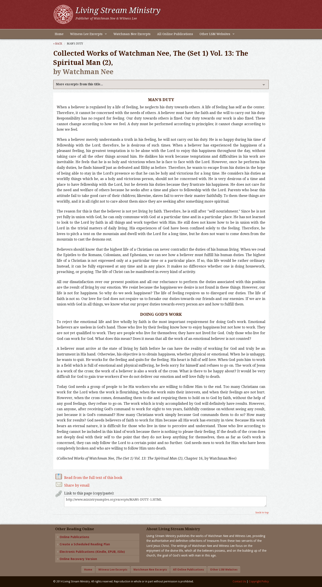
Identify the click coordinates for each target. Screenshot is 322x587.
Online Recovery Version (78, 559)
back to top (262, 512)
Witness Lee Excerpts (86, 34)
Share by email (76, 485)
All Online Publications (175, 34)
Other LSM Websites (215, 34)
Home (59, 34)
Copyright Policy (259, 581)
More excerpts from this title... (79, 84)
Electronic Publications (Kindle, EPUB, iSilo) (92, 551)
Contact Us (239, 581)
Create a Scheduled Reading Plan (85, 544)
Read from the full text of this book (93, 478)
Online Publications (74, 537)
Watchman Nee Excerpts (131, 34)
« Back (57, 43)
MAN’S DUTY (75, 43)
